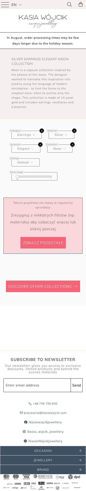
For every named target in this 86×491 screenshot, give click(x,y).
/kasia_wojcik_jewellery (45, 431)
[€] (17, 176)
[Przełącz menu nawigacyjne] (5, 4)
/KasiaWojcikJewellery (44, 441)
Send (76, 385)
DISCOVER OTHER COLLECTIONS (40, 286)
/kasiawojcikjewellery (45, 422)
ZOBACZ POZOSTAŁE (43, 242)
